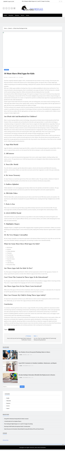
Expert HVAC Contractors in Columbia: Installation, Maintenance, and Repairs (38, 363)
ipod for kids (11, 329)
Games (27, 15)
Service (22, 15)
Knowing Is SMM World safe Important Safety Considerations (17, 426)
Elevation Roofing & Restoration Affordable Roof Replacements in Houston (37, 375)
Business (17, 15)
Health (5, 15)
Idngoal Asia (5, 440)
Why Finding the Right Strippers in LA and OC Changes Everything (35, 1)
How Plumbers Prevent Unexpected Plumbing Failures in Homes (34, 352)
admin (6, 77)
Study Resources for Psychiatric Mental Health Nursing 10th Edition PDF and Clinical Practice (24, 429)
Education (11, 15)
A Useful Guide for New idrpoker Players (12, 421)
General (6, 69)
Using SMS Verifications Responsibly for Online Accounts (16, 418)
